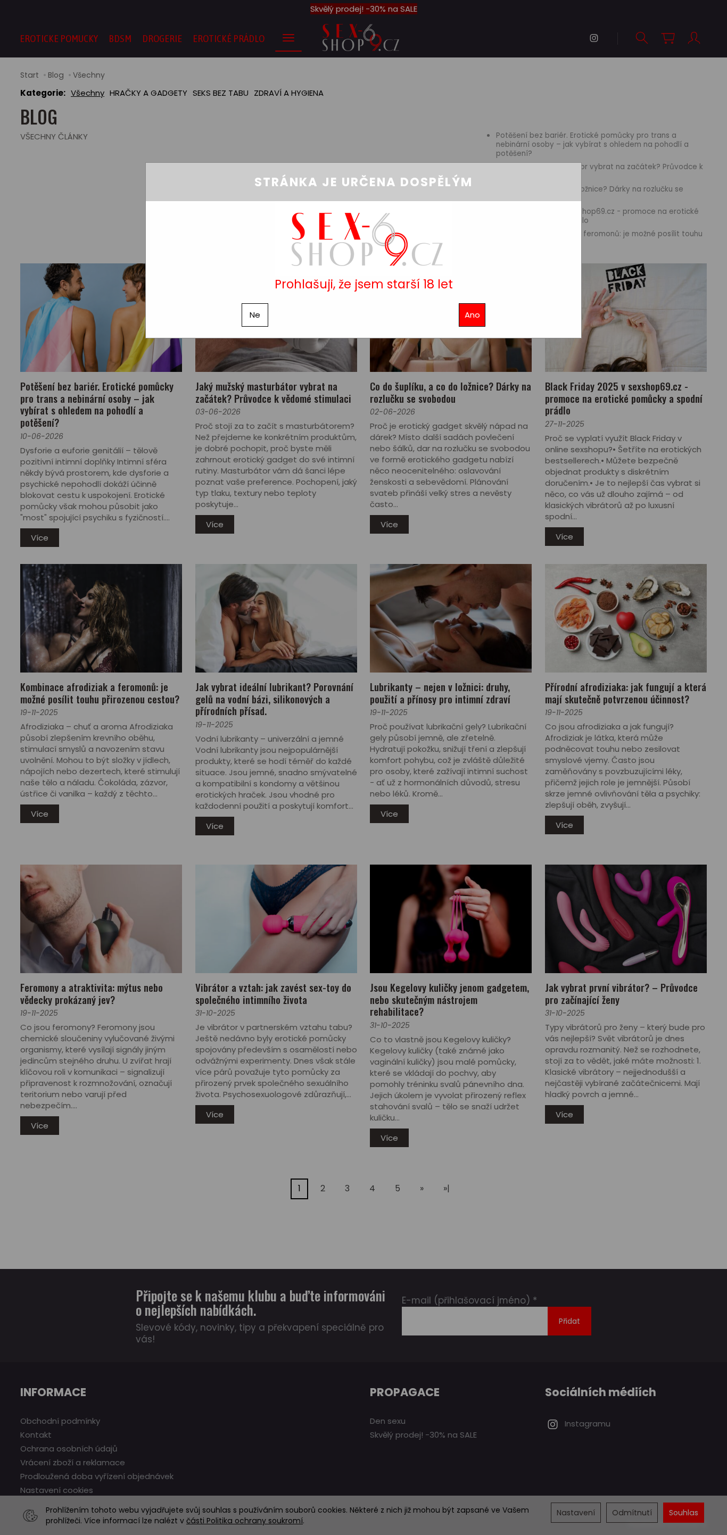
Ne (255, 314)
